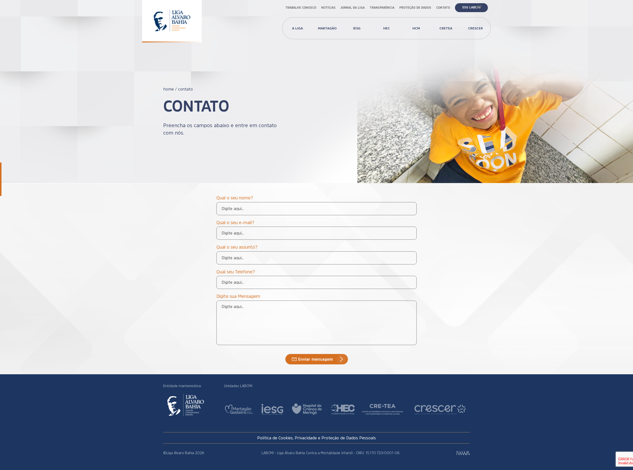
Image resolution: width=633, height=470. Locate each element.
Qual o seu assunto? (236, 247)
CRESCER (475, 28)
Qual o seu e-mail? (235, 222)
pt (479, 7)
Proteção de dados (415, 7)
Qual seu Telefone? (235, 272)
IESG (357, 28)
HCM (416, 28)
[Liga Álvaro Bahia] (172, 17)
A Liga (297, 28)
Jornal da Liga (352, 7)
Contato (443, 7)
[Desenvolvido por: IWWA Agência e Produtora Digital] (463, 453)
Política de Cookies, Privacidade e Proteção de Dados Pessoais (316, 438)
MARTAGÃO (327, 28)
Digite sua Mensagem (238, 296)
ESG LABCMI (471, 7)
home (168, 89)
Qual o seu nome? (234, 198)
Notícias (328, 7)
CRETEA (445, 28)
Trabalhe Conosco (300, 7)
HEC (386, 28)
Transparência (382, 7)
